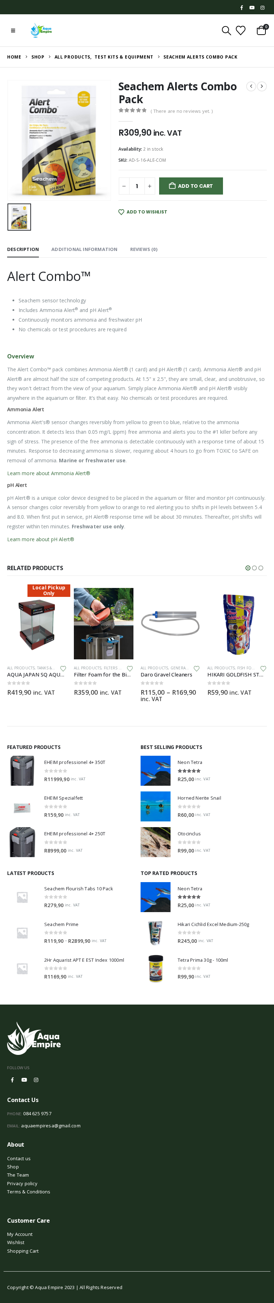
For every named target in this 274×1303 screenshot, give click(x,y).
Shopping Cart (23, 1251)
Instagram (36, 1080)
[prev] (251, 86)
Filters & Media (52, 667)
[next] (262, 86)
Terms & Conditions (29, 1191)
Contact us (19, 1158)
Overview (20, 356)
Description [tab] (23, 249)
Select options (121, 599)
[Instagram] (262, 7)
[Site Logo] (41, 30)
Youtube (24, 1080)
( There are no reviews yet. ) (182, 111)
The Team (18, 1175)
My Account (19, 1234)
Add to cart (195, 186)
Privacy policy (22, 1183)
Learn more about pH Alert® (41, 539)
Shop (13, 1166)
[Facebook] (242, 7)
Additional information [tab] (84, 249)
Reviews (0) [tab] (143, 249)
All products (21, 667)
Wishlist (16, 1242)
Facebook (12, 1080)
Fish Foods (182, 667)
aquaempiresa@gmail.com (50, 1125)
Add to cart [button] (55, 599)
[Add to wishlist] (63, 668)
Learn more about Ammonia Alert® (49, 473)
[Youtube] (252, 7)
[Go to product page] (37, 623)
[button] (13, 30)
